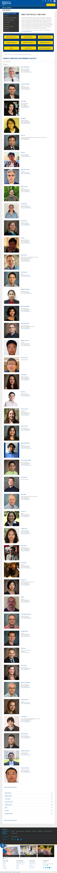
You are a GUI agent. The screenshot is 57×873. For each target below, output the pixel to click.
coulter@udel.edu (26, 191)
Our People (6, 24)
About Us (6, 15)
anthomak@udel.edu (27, 465)
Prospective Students (19, 831)
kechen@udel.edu (26, 156)
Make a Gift (7, 30)
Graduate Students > (45, 48)
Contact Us (45, 862)
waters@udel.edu (26, 737)
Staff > (12, 48)
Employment (5, 868)
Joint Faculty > (28, 37)
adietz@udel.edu (26, 224)
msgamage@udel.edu (27, 293)
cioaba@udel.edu (26, 173)
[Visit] (43, 1)
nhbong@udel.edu (27, 122)
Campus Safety (32, 866)
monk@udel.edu (26, 499)
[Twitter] (51, 867)
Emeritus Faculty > (45, 42)
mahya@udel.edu (26, 311)
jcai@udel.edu (26, 139)
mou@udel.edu (26, 516)
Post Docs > (28, 48)
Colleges (17, 865)
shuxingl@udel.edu (27, 395)
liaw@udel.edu (26, 414)
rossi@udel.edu (26, 652)
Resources (6, 28)
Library (17, 866)
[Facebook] (45, 867)
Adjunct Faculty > (11, 42)
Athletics (4, 863)
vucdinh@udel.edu (27, 242)
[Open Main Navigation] (54, 1)
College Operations (14, 836)
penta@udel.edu (26, 550)
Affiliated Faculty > (28, 42)
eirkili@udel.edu (26, 379)
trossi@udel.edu (26, 669)
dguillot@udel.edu (26, 328)
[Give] (48, 1)
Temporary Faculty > (45, 37)
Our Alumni (6, 22)
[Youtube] (49, 867)
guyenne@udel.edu (27, 345)
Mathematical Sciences (10, 13)
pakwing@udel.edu (27, 276)
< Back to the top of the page (10, 787)
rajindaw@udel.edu (27, 754)
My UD (30, 865)
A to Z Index (31, 868)
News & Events (40, 831)
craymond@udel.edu (27, 618)
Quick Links (50, 4)
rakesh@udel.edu (26, 602)
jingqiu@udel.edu (26, 584)
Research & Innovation (48, 831)
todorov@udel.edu (27, 721)
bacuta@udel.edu (26, 89)
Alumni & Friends (14, 833)
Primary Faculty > (11, 37)
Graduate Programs (9, 20)
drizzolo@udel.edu (27, 636)
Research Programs (8, 26)
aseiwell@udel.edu (27, 703)
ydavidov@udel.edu (27, 207)
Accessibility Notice (32, 862)
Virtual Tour (5, 866)
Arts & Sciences (6, 7)
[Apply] (45, 1)
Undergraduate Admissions (20, 862)
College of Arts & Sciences (5, 832)
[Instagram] (43, 867)
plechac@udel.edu (27, 567)
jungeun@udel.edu (27, 533)
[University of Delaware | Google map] (47, 865)
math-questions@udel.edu (26, 31)
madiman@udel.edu (27, 448)
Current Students (28, 831)
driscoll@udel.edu (26, 261)
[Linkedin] (47, 867)
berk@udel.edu (26, 107)
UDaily (4, 865)
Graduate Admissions (19, 863)
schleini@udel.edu (26, 687)
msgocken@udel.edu (27, 72)
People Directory (32, 863)
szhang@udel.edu (26, 771)
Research (17, 868)
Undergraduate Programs (10, 17)
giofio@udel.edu (26, 430)
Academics (34, 831)
